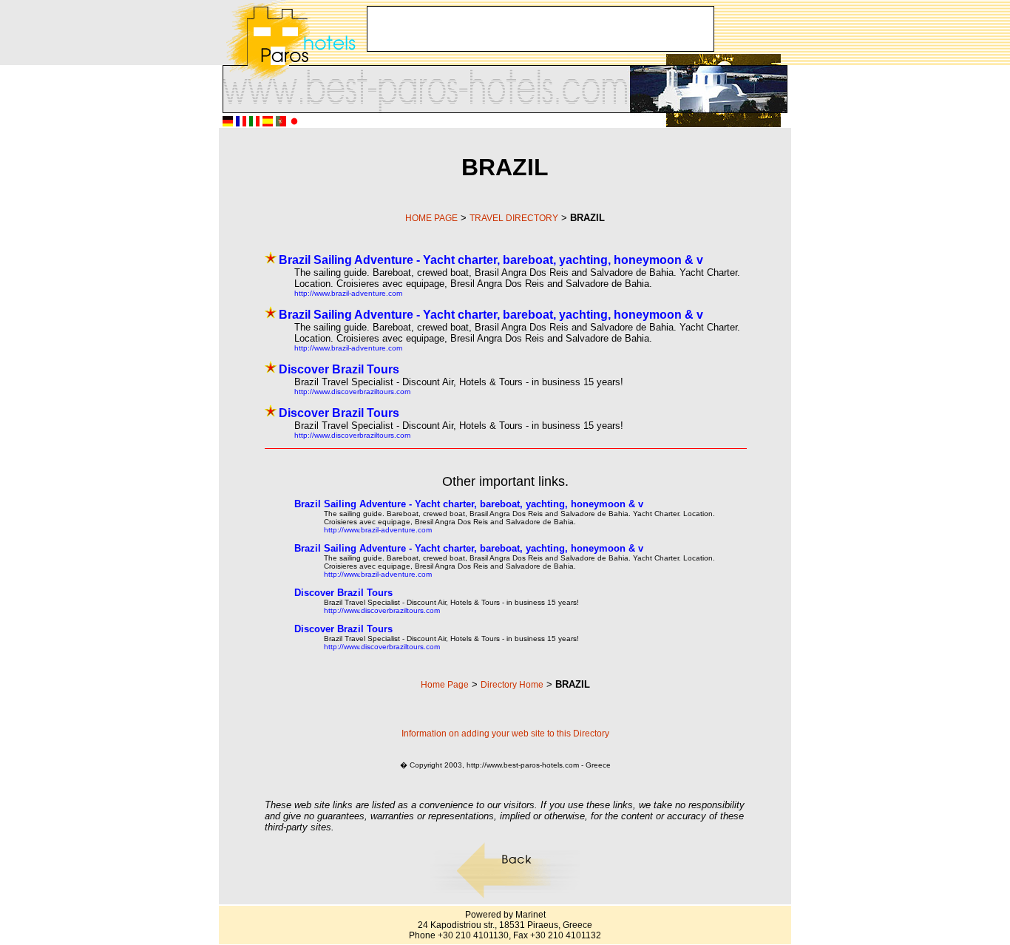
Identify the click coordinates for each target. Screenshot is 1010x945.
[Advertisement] (540, 29)
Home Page (445, 685)
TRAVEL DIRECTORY (514, 218)
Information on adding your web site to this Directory (505, 733)
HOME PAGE (431, 218)
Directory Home (512, 685)
